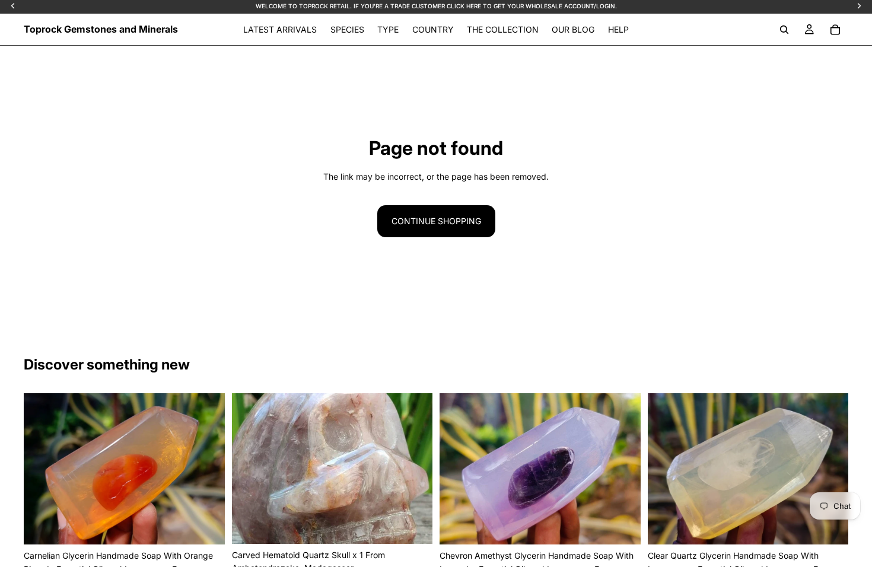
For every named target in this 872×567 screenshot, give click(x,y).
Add (216, 526)
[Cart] (835, 30)
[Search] (784, 30)
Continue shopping (436, 221)
